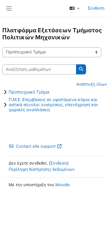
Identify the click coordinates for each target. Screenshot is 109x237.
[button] (74, 8)
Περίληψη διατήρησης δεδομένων (41, 169)
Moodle (62, 184)
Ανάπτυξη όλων (91, 84)
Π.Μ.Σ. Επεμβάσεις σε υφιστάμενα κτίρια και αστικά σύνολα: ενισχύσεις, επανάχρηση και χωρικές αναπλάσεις (53, 104)
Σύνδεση (96, 8)
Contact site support (36, 146)
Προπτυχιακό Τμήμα (29, 92)
